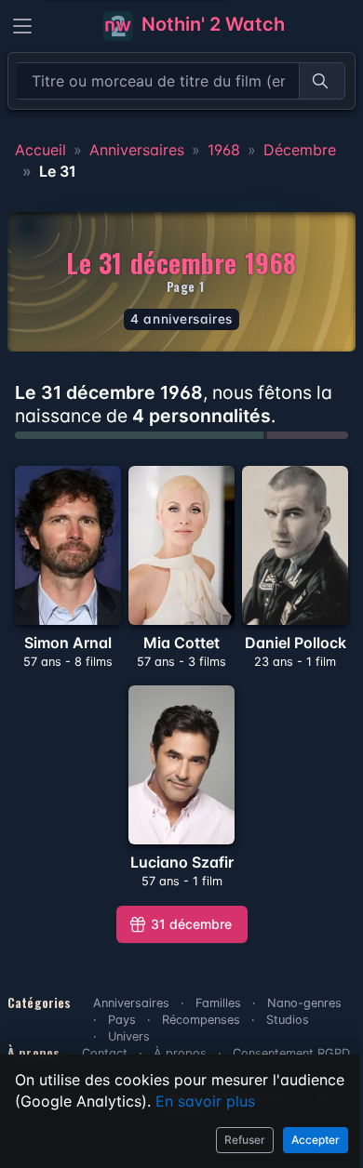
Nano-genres (304, 1003)
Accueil (40, 149)
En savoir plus (205, 1101)
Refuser (244, 1140)
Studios (287, 1020)
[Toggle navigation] (22, 26)
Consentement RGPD (291, 1053)
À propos (180, 1053)
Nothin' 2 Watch (211, 24)
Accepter (315, 1140)
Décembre (299, 149)
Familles (218, 1003)
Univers (129, 1036)
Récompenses (201, 1020)
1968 (224, 149)
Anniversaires (136, 149)
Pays (122, 1020)
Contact (105, 1053)
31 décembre (191, 924)
